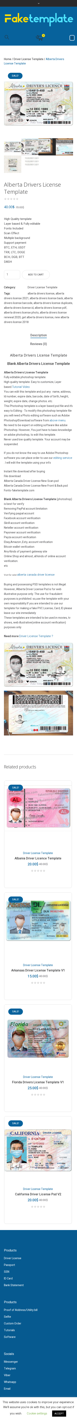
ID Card (8, 1278)
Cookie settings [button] (37, 1413)
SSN (6, 1272)
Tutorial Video (21, 387)
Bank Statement (14, 1285)
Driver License (12, 1258)
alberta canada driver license (35, 574)
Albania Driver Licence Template (38, 858)
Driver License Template (28, 59)
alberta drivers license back (46, 298)
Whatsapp (10, 1382)
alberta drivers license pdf (51, 308)
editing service (62, 458)
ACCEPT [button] (59, 1413)
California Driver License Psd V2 (38, 1194)
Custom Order (12, 1323)
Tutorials (9, 1330)
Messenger (11, 1362)
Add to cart (36, 274)
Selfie (7, 1317)
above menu (58, 420)
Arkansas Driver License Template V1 (38, 970)
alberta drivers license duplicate (53, 303)
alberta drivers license (41, 293)
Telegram (10, 1368)
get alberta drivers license (38, 317)
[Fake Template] (38, 19)
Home (7, 59)
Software (10, 1337)
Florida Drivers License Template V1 (38, 1082)
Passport (9, 1265)
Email (7, 1389)
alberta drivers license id (19, 308)
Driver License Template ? (36, 636)
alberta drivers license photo (21, 313)
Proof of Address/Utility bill (21, 1310)
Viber (7, 1375)
